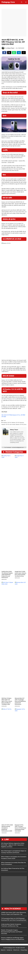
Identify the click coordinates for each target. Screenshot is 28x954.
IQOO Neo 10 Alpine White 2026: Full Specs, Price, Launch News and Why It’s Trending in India (7, 701)
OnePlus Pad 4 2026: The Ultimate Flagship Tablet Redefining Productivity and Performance (7, 574)
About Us (3, 950)
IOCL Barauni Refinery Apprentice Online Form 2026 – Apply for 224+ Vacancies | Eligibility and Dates (12, 845)
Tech (4, 420)
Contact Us (9, 950)
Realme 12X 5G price (21, 424)
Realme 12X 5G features (18, 422)
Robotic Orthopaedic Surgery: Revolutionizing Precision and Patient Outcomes (11, 931)
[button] (21, 2)
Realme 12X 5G (7, 422)
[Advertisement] (14, 22)
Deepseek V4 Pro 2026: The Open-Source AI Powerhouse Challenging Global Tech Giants (20, 828)
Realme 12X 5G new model (8, 424)
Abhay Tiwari (10, 48)
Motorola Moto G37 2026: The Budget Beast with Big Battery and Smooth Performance (20, 701)
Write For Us (16, 950)
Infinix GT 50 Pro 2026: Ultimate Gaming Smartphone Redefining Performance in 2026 (7, 828)
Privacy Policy (24, 950)
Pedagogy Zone (8, 2)
